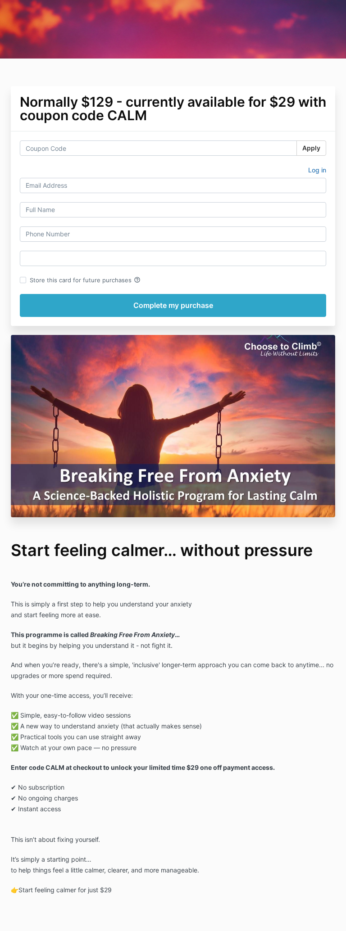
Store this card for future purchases (85, 280)
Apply (311, 148)
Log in (317, 170)
